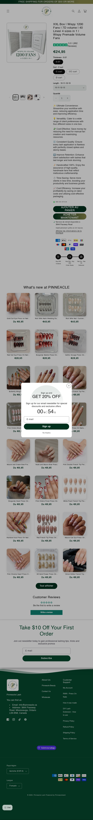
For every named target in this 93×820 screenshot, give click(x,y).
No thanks (47, 433)
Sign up (46, 426)
